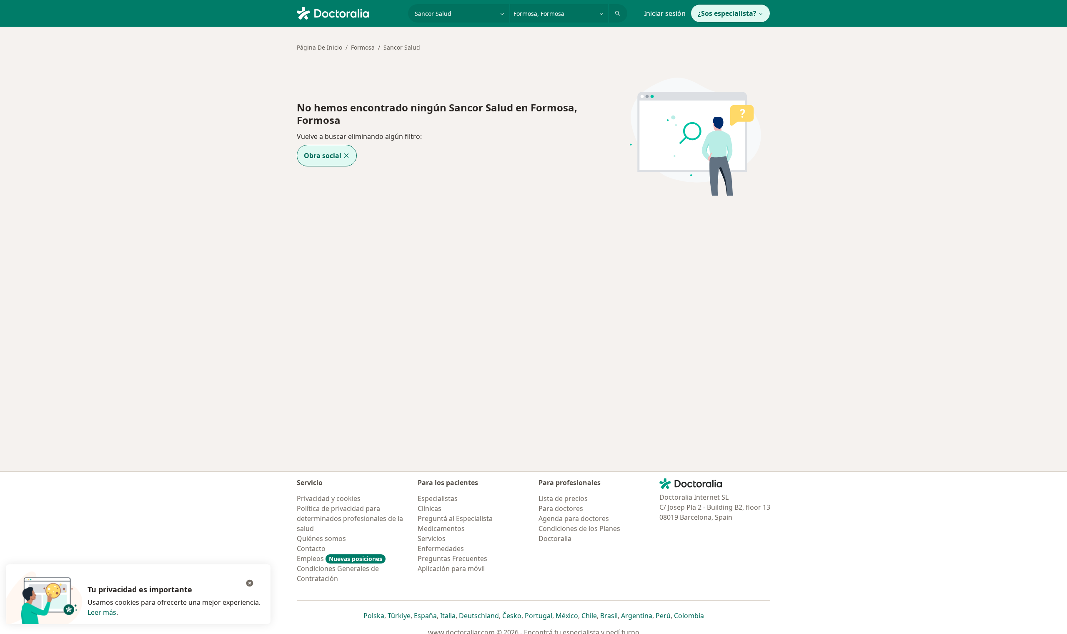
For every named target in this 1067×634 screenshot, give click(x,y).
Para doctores (561, 508)
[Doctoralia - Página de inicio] (349, 12)
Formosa (363, 47)
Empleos (339, 558)
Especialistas (438, 498)
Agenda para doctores (574, 518)
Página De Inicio (319, 47)
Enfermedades (441, 548)
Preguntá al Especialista (455, 518)
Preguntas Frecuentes (452, 558)
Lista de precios (563, 498)
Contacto (311, 548)
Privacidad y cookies (329, 498)
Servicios (432, 538)
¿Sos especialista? (727, 13)
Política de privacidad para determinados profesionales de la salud (350, 518)
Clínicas (429, 508)
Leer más (102, 612)
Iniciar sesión (665, 13)
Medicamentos (441, 528)
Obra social (322, 155)
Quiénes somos (321, 538)
